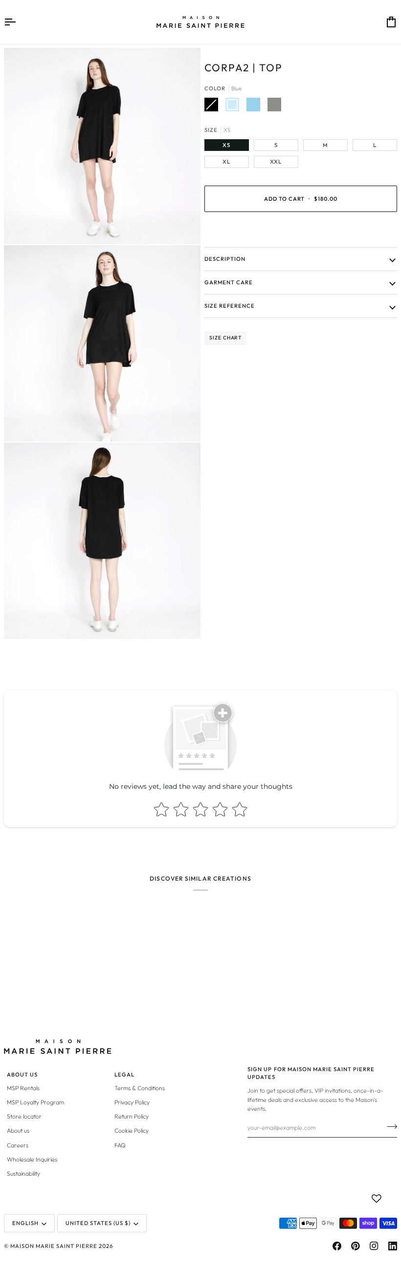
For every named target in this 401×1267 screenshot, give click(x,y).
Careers (17, 1145)
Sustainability (23, 1173)
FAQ (120, 1145)
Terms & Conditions (139, 1088)
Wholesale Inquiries (32, 1159)
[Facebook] (337, 1246)
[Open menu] (18, 22)
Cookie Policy (131, 1130)
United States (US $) (98, 1223)
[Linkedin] (392, 1246)
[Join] (389, 1126)
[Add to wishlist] (376, 1198)
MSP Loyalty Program (35, 1102)
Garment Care (228, 282)
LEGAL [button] (124, 1074)
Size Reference (229, 305)
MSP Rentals (23, 1088)
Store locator (24, 1116)
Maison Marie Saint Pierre (53, 1246)
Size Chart (225, 338)
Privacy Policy (132, 1102)
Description (224, 258)
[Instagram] (374, 1246)
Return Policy (131, 1116)
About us (18, 1130)
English (25, 1223)
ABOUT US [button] (22, 1074)
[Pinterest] (355, 1246)
